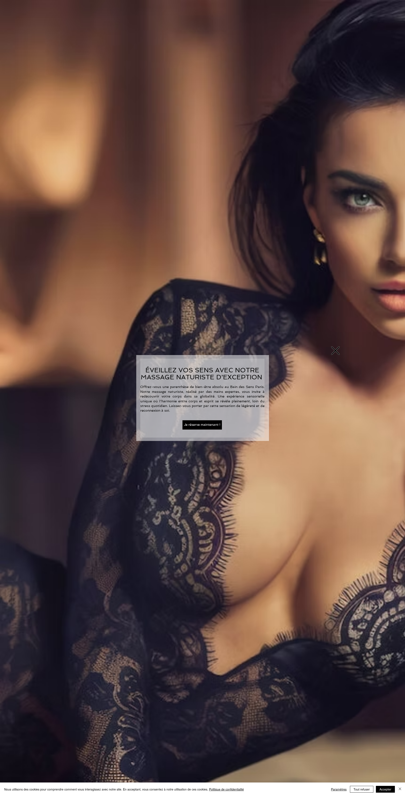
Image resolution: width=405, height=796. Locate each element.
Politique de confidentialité (226, 789)
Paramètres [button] (339, 789)
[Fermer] (399, 789)
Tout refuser (362, 789)
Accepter (385, 789)
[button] (335, 350)
